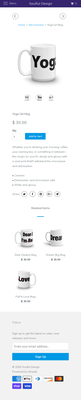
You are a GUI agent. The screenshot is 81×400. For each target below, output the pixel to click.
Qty (14, 130)
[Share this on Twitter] (24, 194)
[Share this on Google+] (48, 194)
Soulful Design (31, 367)
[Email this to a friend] (57, 194)
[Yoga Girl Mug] (40, 61)
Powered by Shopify (24, 371)
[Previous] (15, 16)
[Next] (63, 16)
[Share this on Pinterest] (40, 194)
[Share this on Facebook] (32, 194)
